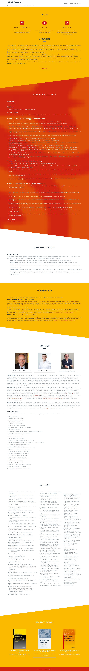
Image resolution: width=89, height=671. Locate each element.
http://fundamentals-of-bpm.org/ (15, 398)
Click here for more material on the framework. (47, 304)
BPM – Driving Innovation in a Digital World (69, 651)
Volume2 (71, 3)
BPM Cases (14, 2)
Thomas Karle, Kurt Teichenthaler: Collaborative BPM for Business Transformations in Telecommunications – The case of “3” (38, 145)
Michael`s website (50, 408)
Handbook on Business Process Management (20, 651)
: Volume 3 (77, 3)
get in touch (14, 468)
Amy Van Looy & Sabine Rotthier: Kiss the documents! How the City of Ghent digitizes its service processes (34, 140)
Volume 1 (66, 3)
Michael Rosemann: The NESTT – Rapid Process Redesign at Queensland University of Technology (32, 138)
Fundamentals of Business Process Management (44, 650)
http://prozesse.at (68, 393)
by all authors (12, 221)
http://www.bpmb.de (36, 395)
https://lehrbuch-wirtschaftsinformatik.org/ (52, 398)
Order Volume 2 (44, 68)
